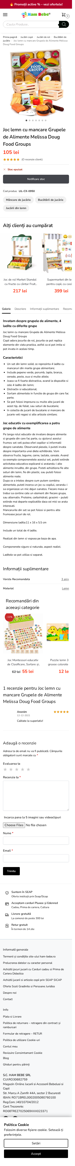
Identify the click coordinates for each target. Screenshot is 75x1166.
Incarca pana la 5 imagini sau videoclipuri (32, 817)
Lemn (65, 588)
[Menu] (9, 15)
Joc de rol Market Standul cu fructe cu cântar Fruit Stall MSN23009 (20, 282)
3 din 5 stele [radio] (17, 769)
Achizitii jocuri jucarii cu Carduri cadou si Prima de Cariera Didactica (33, 971)
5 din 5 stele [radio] (28, 769)
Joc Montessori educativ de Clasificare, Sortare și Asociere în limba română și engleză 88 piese (23, 662)
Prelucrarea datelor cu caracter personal (27, 963)
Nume (8, 833)
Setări (36, 1143)
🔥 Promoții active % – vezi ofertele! (36, 4)
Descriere (20, 309)
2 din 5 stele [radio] (11, 769)
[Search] (64, 24)
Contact (8, 999)
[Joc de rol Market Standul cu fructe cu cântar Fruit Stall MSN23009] (20, 253)
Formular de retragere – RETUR (22, 1034)
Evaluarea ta (11, 764)
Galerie (6, 309)
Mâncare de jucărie (18, 200)
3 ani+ (65, 579)
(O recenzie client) (32, 159)
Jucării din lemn (16, 208)
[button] (64, 15)
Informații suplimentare (44, 309)
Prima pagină (10, 37)
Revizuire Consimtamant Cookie (22, 1053)
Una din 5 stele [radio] (5, 769)
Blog (6, 1058)
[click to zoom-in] (37, 82)
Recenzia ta (12, 777)
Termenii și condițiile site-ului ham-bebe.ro (29, 956)
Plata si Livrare (12, 1017)
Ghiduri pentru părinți (16, 1064)
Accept (36, 1154)
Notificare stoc (36, 179)
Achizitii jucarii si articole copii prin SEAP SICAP (32, 980)
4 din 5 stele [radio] (22, 769)
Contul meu (10, 1046)
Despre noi (9, 993)
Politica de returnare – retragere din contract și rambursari (31, 1025)
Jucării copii (27, 37)
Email (8, 851)
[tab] (6, 308)
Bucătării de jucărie (50, 200)
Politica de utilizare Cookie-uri (21, 1040)
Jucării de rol (43, 37)
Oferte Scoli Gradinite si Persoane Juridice (29, 986)
